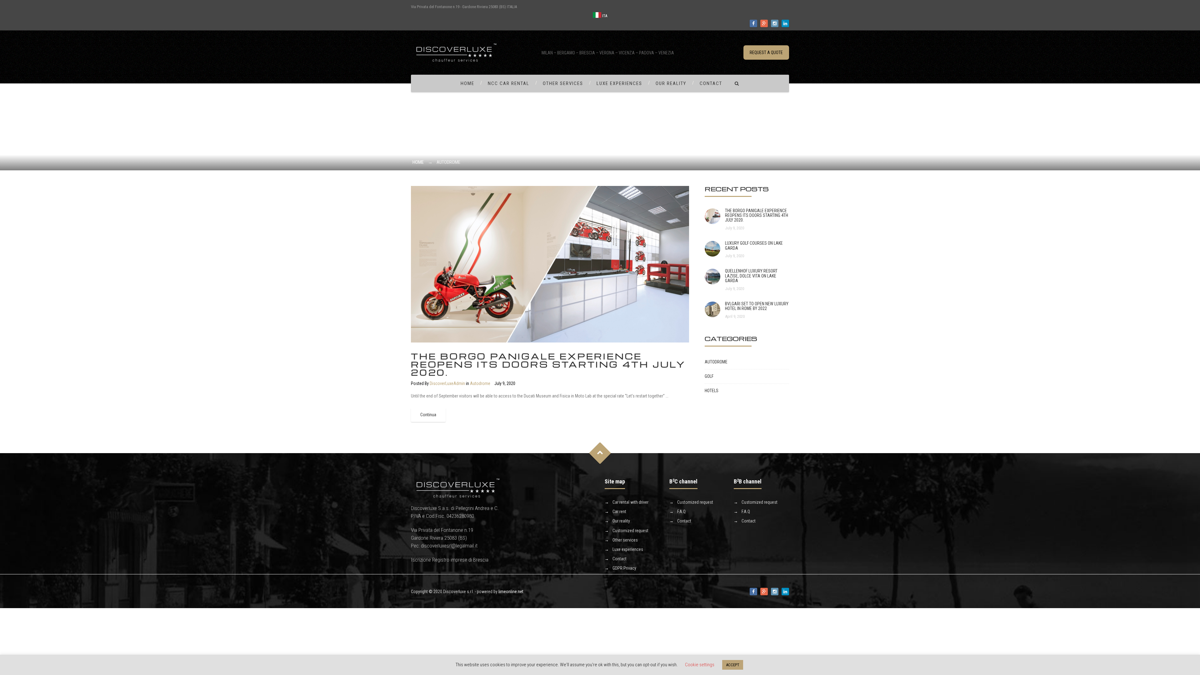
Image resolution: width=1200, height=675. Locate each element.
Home (467, 83)
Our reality (671, 83)
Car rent (619, 511)
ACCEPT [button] (732, 664)
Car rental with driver (630, 502)
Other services (563, 83)
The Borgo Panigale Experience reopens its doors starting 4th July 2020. (548, 364)
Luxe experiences (619, 83)
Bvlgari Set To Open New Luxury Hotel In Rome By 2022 (756, 306)
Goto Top (600, 453)
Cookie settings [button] (699, 665)
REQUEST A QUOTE (766, 52)
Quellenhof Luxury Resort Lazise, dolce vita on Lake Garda (751, 275)
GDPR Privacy (624, 568)
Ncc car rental (508, 83)
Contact (711, 83)
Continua (428, 414)
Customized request (630, 530)
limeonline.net (510, 591)
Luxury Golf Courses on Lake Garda (754, 245)
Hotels (711, 390)
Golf (709, 376)
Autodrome (480, 383)
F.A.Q (681, 511)
